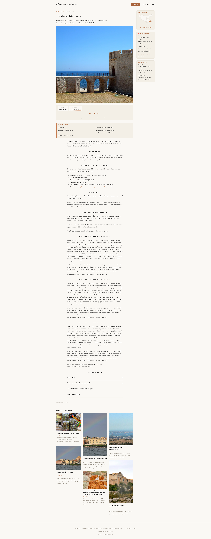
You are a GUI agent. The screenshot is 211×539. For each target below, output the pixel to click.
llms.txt (111, 531)
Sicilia (57, 11)
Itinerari (135, 4)
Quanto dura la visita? (73, 394)
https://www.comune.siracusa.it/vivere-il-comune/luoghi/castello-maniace (97, 187)
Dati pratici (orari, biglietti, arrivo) (65, 130)
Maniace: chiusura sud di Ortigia (65, 135)
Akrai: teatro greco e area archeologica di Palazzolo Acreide (144, 37)
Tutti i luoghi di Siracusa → (144, 55)
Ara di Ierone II (141, 44)
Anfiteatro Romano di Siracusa (145, 41)
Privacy (104, 531)
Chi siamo (100, 531)
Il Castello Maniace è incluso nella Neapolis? (80, 389)
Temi (152, 4)
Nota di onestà (61, 133)
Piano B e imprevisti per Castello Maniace (105, 127)
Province (145, 4)
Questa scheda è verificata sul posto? (78, 383)
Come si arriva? (71, 377)
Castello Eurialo (141, 46)
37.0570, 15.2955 (75, 109)
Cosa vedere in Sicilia (66, 4)
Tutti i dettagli (94, 113)
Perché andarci (61, 127)
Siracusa (62, 11)
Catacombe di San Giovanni (144, 49)
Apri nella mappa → (145, 27)
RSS (108, 531)
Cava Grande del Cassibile (144, 51)
